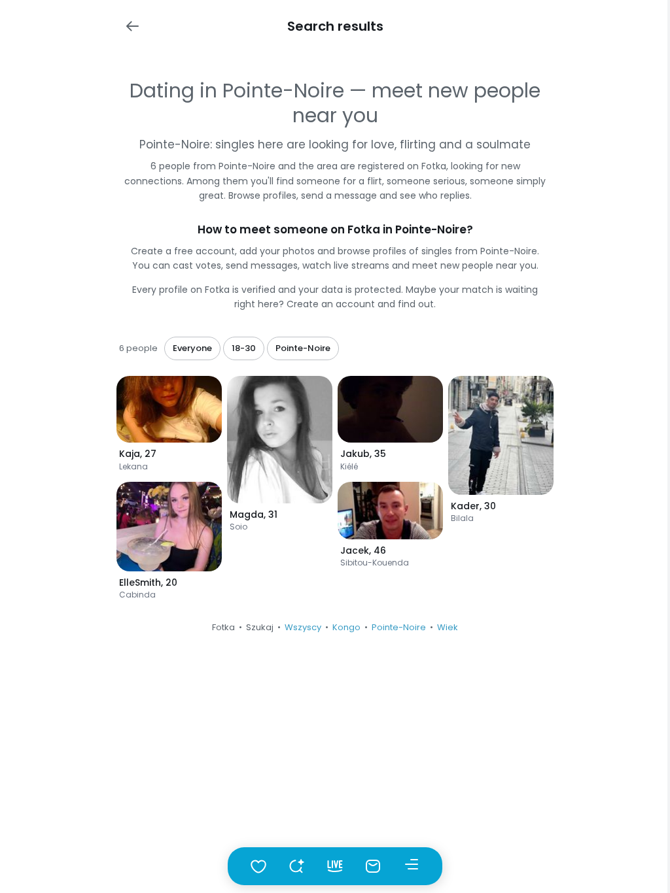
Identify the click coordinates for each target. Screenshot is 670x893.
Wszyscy (303, 627)
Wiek (447, 627)
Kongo (346, 627)
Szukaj (259, 627)
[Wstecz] (132, 26)
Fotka (223, 627)
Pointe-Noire (399, 627)
